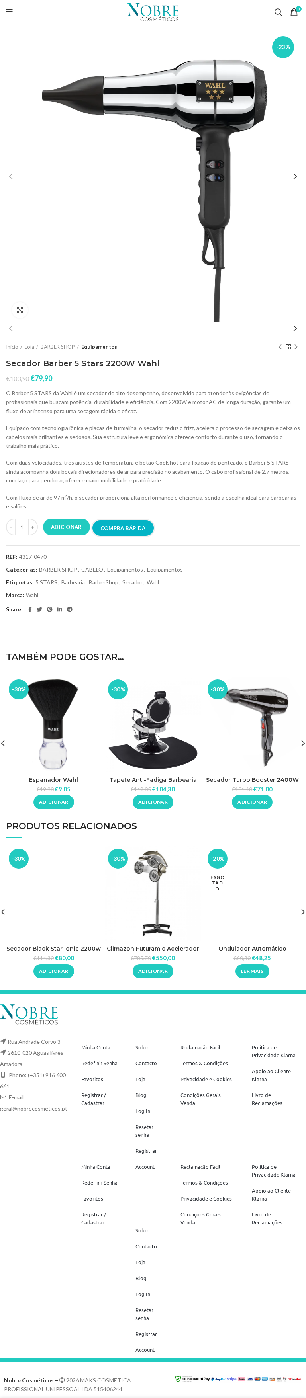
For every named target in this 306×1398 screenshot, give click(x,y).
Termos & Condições (204, 1063)
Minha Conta (95, 1047)
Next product (296, 347)
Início (12, 347)
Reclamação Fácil (200, 1047)
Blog (141, 1094)
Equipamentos (99, 347)
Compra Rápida (123, 528)
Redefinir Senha (99, 1063)
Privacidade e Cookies (206, 1079)
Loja (29, 347)
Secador (132, 582)
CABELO (92, 569)
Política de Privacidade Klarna (274, 1051)
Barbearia (73, 582)
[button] (53, 802)
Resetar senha (144, 1130)
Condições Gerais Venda (200, 1098)
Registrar (146, 1150)
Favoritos (92, 1079)
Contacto (146, 1063)
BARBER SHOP (58, 347)
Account (145, 1166)
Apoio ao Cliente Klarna (271, 1075)
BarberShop (103, 582)
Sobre (142, 1047)
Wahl (153, 582)
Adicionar (66, 527)
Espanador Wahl (53, 779)
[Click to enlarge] (20, 310)
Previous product (280, 347)
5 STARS (46, 582)
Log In (142, 1110)
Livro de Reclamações (267, 1098)
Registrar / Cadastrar (93, 1098)
